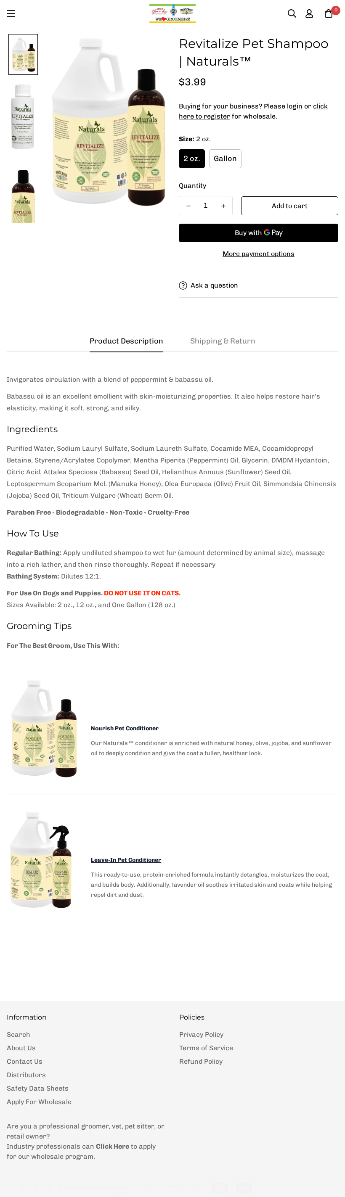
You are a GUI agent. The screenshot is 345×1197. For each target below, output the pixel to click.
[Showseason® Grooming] (172, 13)
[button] (328, 13)
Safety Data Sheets (38, 1088)
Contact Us (24, 1061)
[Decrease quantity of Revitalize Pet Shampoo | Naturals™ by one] (188, 206)
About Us (21, 1048)
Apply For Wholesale (39, 1102)
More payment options (259, 254)
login (295, 106)
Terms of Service (206, 1048)
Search (18, 1034)
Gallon (225, 158)
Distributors (26, 1075)
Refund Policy (201, 1061)
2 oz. (191, 158)
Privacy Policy (201, 1034)
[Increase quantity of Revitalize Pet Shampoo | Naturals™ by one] (223, 206)
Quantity (192, 186)
